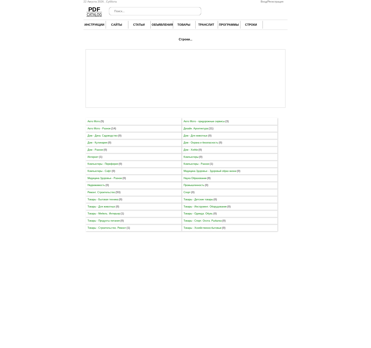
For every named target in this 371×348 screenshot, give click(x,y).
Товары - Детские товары (198, 199)
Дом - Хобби (191, 149)
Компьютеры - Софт (99, 171)
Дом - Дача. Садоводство (102, 135)
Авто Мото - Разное (99, 128)
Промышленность (194, 185)
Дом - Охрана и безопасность (201, 142)
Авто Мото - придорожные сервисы (204, 121)
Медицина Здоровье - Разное (105, 178)
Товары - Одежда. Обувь (198, 213)
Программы (228, 24)
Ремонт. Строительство (101, 192)
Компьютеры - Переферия (103, 163)
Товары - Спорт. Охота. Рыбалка (203, 220)
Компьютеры (191, 156)
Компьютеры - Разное (196, 163)
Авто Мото (94, 121)
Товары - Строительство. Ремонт (107, 227)
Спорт (187, 192)
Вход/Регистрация (272, 1)
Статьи (139, 24)
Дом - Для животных (196, 135)
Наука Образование (195, 178)
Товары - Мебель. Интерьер (104, 213)
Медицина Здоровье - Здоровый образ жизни (210, 171)
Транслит (206, 24)
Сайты (116, 24)
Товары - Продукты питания (104, 220)
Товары (183, 24)
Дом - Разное (95, 149)
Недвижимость (96, 185)
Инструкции (94, 24)
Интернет (93, 156)
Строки (251, 24)
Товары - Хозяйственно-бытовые (202, 227)
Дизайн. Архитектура (196, 128)
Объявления (161, 24)
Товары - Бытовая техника (103, 199)
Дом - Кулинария (97, 142)
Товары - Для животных (101, 206)
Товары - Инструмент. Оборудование (205, 206)
